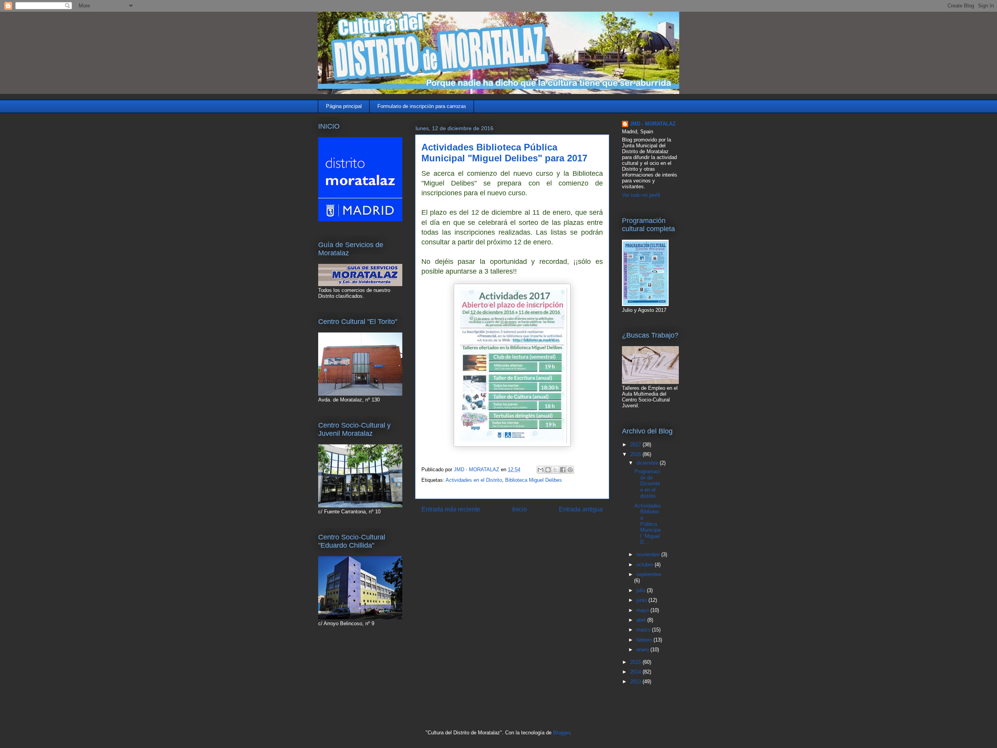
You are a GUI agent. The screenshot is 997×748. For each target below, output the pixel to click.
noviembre (648, 554)
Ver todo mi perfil (641, 195)
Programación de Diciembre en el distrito (647, 484)
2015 (636, 662)
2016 (636, 454)
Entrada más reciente (450, 509)
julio (641, 590)
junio (642, 600)
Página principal (344, 106)
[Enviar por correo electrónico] (540, 470)
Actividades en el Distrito (474, 480)
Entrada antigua (581, 509)
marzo (644, 630)
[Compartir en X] (555, 470)
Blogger (561, 733)
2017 (636, 444)
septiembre (648, 574)
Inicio (519, 509)
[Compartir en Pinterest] (570, 470)
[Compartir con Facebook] (563, 470)
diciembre (648, 463)
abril (641, 620)
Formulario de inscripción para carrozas (421, 106)
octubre (645, 565)
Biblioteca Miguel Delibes (533, 480)
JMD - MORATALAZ (653, 124)
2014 (636, 672)
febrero (645, 640)
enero (643, 650)
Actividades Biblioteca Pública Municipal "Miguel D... (647, 524)
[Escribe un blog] (548, 470)
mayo (643, 610)
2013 (636, 681)
